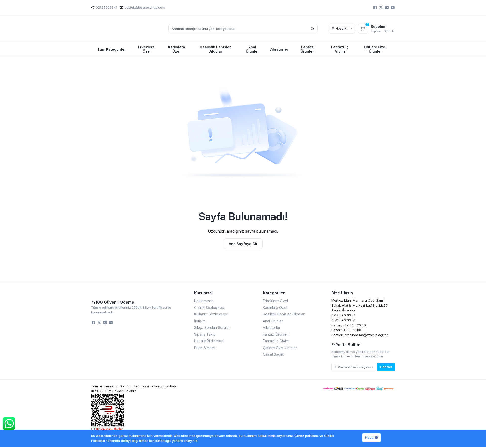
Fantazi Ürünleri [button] (308, 49)
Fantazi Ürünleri (276, 334)
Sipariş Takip (205, 334)
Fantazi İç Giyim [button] (339, 49)
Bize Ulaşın (342, 292)
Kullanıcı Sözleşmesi (211, 314)
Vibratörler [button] (278, 49)
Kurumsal (203, 292)
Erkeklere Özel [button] (146, 49)
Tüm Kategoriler (114, 49)
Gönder (386, 367)
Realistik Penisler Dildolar (284, 314)
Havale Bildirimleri (209, 341)
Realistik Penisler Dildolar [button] (215, 49)
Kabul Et (371, 437)
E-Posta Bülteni (346, 344)
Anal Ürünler (273, 321)
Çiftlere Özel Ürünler (280, 348)
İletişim (199, 321)
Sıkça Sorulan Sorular (212, 327)
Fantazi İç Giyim (276, 341)
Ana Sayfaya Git (243, 244)
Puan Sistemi (204, 348)
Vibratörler (271, 327)
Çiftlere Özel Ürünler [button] (375, 49)
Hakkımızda (203, 301)
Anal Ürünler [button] (252, 49)
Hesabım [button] (342, 28)
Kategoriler (274, 292)
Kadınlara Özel (275, 307)
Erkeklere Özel (275, 301)
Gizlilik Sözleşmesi (209, 307)
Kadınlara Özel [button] (176, 49)
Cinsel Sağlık (273, 354)
